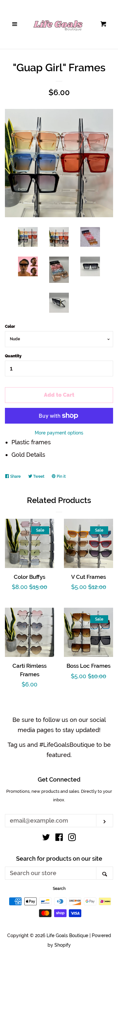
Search (59, 888)
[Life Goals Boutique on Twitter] (46, 838)
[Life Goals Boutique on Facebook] (59, 838)
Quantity (13, 356)
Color (10, 326)
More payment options (59, 432)
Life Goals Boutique (67, 935)
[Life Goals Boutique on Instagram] (72, 838)
